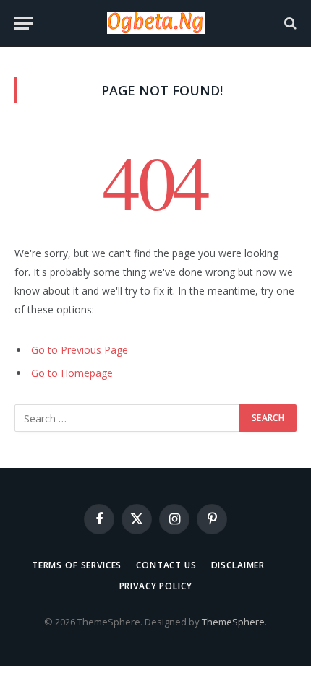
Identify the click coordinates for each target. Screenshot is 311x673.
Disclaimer (238, 565)
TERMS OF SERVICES (77, 565)
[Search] (289, 23)
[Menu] (23, 23)
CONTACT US (166, 565)
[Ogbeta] (156, 23)
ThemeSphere (233, 621)
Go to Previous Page (79, 350)
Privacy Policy (155, 586)
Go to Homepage (72, 373)
